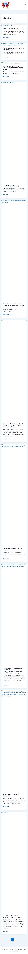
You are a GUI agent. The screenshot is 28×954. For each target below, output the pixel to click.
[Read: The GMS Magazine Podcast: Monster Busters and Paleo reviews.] (13, 250)
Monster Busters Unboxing (11, 186)
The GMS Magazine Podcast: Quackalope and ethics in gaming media (13, 67)
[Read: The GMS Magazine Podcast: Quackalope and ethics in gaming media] (10, 63)
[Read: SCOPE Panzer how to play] (6, 25)
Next (14, 941)
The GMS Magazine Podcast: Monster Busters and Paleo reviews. (14, 304)
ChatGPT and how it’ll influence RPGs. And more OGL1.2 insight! (12, 916)
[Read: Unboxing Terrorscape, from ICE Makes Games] (13, 495)
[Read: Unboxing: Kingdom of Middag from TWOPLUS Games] (13, 44)
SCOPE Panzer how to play (11, 28)
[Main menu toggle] (25, 4)
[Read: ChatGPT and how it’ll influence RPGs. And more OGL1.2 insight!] (13, 862)
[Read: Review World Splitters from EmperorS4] (13, 741)
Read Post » (6, 37)
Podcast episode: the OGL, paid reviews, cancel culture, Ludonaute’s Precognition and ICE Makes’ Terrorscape (13, 670)
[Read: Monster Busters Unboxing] (13, 132)
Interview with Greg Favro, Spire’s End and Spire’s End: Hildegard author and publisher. (13, 425)
